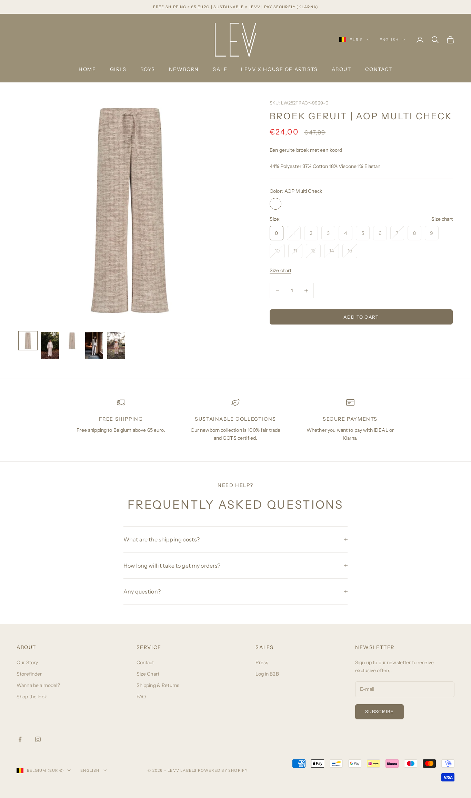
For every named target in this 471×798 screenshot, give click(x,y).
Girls (118, 69)
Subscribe (379, 711)
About (341, 69)
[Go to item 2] (50, 345)
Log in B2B (267, 674)
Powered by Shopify (223, 770)
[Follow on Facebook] (20, 739)
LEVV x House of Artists (279, 69)
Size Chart (148, 674)
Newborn (184, 69)
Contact (378, 69)
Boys (147, 69)
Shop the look (32, 697)
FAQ (141, 697)
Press (261, 662)
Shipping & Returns (158, 685)
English (389, 39)
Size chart (442, 219)
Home (87, 69)
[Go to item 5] (116, 345)
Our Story (27, 662)
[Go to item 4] (94, 345)
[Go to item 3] (72, 340)
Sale (220, 69)
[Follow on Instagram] (37, 739)
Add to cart (361, 317)
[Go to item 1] (28, 340)
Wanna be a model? (38, 685)
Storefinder (29, 674)
